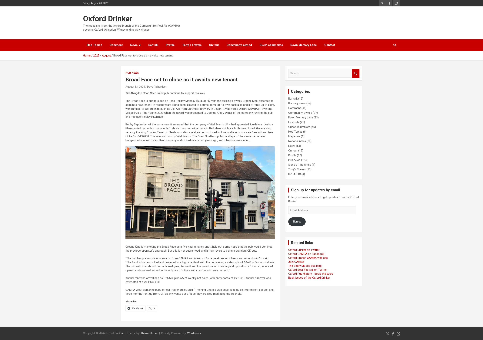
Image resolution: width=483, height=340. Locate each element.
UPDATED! (294, 174)
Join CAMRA (296, 262)
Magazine (294, 136)
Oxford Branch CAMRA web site (308, 258)
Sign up (296, 221)
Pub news (132, 72)
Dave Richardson (157, 86)
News (134, 45)
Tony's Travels (297, 169)
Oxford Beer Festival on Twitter (307, 269)
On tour (214, 45)
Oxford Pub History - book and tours (310, 273)
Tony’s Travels (192, 45)
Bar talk (153, 45)
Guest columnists (271, 45)
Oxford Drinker (107, 18)
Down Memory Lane (303, 45)
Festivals (293, 122)
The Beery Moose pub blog (304, 265)
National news (297, 141)
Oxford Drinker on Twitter (303, 250)
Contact (329, 45)
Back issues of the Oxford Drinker (309, 277)
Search (355, 73)
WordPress (194, 333)
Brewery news (297, 103)
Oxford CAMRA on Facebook (306, 254)
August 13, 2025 (135, 86)
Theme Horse (149, 333)
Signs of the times (299, 164)
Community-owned (239, 45)
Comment (116, 45)
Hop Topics (94, 45)
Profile (170, 45)
